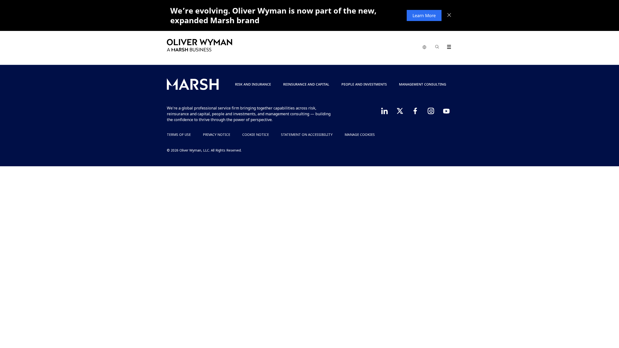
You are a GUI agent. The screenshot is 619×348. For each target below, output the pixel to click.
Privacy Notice (216, 134)
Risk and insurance (253, 84)
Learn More (424, 15)
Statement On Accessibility (306, 134)
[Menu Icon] (448, 46)
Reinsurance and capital (306, 84)
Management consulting (422, 84)
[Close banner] (449, 15)
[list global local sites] (424, 47)
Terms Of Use (179, 134)
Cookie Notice (255, 134)
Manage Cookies (360, 134)
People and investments (364, 84)
